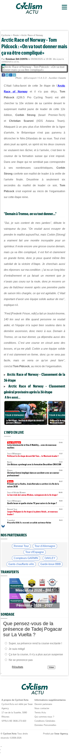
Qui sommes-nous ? (44, 716)
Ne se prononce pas (21, 660)
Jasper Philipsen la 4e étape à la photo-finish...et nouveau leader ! (34, 512)
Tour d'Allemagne (44, 546)
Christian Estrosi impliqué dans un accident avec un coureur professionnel (34, 473)
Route (16, 35)
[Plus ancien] (3, 526)
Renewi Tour (21, 546)
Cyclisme (5, 35)
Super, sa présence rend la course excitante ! (35, 643)
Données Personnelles (45, 725)
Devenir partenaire (43, 704)
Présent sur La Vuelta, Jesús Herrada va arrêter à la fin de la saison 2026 (34, 484)
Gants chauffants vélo (21, 564)
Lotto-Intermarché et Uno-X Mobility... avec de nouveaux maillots (34, 445)
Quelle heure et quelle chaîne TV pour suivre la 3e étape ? (34, 502)
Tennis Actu (40, 712)
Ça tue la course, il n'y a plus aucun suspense (36, 654)
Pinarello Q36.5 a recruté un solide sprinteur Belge (34, 521)
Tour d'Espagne (34, 552)
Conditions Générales (44, 721)
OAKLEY (50, 558)
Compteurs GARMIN (26, 558)
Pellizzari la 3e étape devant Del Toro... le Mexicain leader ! (34, 454)
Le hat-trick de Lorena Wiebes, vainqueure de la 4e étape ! (34, 493)
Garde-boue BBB (50, 564)
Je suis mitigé (17, 648)
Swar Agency (61, 733)
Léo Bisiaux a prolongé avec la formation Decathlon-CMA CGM (34, 463)
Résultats (17, 667)
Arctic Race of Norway (32, 35)
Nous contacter (41, 708)
